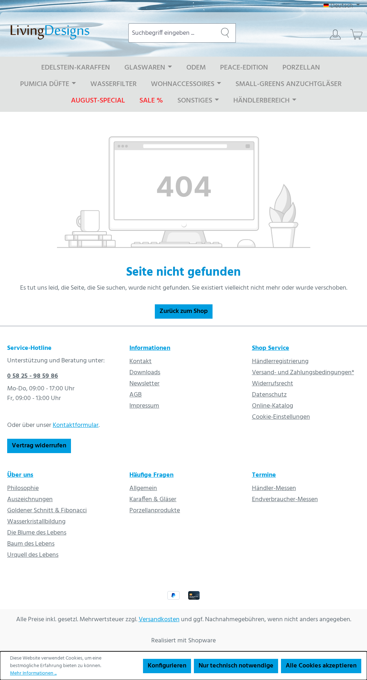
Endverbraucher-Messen (285, 499)
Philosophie (23, 488)
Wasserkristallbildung (36, 522)
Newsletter (144, 384)
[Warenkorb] (356, 34)
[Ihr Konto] (335, 34)
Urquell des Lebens (32, 555)
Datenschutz (269, 395)
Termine (264, 475)
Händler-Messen (274, 488)
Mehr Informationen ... (33, 673)
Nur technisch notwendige (236, 666)
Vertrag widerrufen (39, 446)
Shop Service (270, 348)
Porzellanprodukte (154, 510)
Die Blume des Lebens (36, 533)
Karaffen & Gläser (152, 499)
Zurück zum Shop (183, 311)
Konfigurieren (167, 666)
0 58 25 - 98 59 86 (32, 376)
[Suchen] (225, 33)
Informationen (149, 348)
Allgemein (143, 488)
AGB (135, 395)
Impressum (144, 406)
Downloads (144, 372)
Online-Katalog (272, 406)
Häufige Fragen (151, 475)
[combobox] (171, 33)
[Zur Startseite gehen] (60, 31)
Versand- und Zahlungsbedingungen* (303, 372)
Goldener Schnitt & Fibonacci (47, 510)
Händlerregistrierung (280, 361)
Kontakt (140, 361)
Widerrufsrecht (272, 384)
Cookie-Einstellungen (281, 417)
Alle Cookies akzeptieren (321, 666)
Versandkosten (159, 619)
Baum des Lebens (30, 544)
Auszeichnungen (30, 499)
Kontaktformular (76, 425)
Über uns (20, 475)
